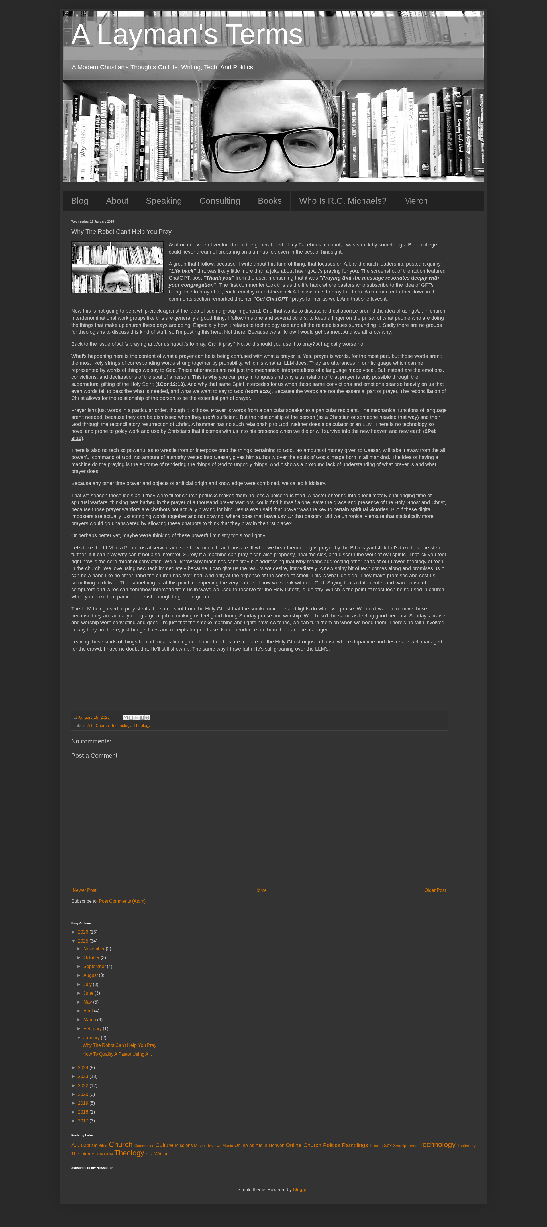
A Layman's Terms (187, 34)
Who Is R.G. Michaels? (343, 200)
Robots (376, 1145)
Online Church (303, 1145)
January (92, 1037)
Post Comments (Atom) (122, 901)
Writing (161, 1153)
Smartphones (405, 1145)
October (92, 957)
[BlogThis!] (131, 717)
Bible (103, 1145)
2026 (83, 932)
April (88, 1010)
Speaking (164, 200)
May (88, 1002)
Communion (144, 1146)
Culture (164, 1145)
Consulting (219, 200)
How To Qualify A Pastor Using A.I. (117, 1054)
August (91, 975)
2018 (83, 1112)
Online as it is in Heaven (259, 1145)
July (88, 984)
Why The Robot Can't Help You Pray (119, 1045)
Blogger (301, 1189)
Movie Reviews (207, 1145)
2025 (83, 941)
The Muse (105, 1154)
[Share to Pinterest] (147, 717)
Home (260, 890)
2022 (83, 1085)
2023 (83, 1076)
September (95, 966)
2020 (83, 1094)
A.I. (90, 725)
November (94, 948)
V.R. (149, 1154)
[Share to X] (136, 717)
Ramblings (355, 1145)
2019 (83, 1103)
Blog (80, 200)
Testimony (467, 1145)
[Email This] (125, 717)
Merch (416, 200)
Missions (184, 1145)
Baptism (89, 1145)
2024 (83, 1067)
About (117, 200)
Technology (121, 725)
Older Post (435, 890)
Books (270, 200)
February (93, 1028)
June (89, 993)
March (90, 1019)
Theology (142, 725)
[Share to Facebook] (142, 717)
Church (102, 725)
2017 (83, 1120)
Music (228, 1145)
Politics (331, 1145)
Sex (388, 1145)
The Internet (83, 1153)
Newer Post (84, 890)
